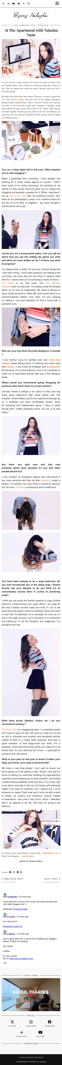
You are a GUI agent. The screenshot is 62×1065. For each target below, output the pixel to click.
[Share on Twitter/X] (14, 872)
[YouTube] (13, 3)
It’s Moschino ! (51, 880)
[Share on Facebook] (10, 872)
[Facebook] (19, 3)
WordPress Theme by (31, 1062)
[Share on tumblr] (21, 872)
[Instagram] (9, 3)
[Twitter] (4, 3)
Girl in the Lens (17, 195)
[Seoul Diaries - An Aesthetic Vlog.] (31, 994)
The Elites (8, 283)
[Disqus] (31, 928)
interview (42, 25)
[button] (58, 3)
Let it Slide (13, 880)
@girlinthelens (27, 856)
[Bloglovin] (24, 3)
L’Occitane (20, 487)
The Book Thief (10, 729)
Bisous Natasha (31, 15)
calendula (46, 480)
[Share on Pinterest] (18, 872)
